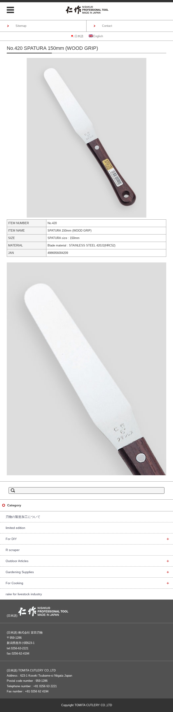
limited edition (15, 528)
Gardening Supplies (87, 572)
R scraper (13, 550)
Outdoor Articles (87, 560)
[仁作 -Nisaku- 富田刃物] (87, 10)
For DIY (87, 538)
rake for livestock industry (24, 594)
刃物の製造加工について (23, 517)
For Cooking (87, 583)
